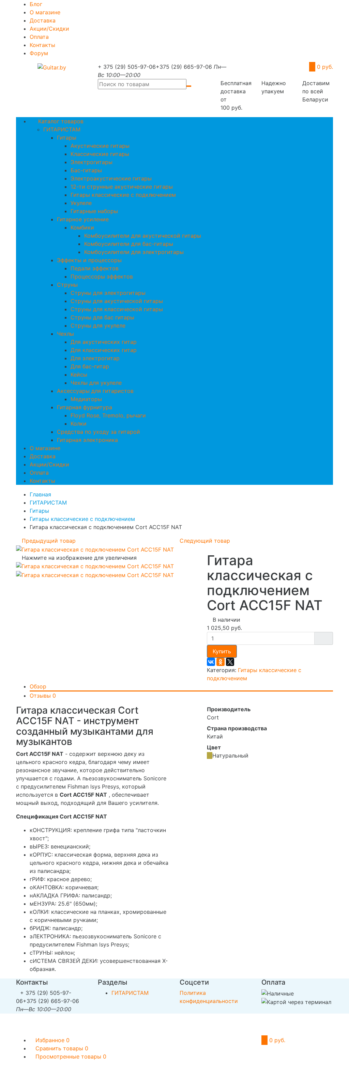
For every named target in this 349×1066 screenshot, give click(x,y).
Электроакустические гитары (111, 178)
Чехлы (65, 333)
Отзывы (43, 695)
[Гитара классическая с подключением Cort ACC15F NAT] (95, 548)
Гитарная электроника (87, 439)
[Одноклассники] (220, 662)
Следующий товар (206, 540)
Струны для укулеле (98, 325)
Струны (67, 284)
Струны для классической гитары (117, 309)
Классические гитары (100, 153)
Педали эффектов (95, 268)
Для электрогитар (95, 358)
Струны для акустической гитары (117, 301)
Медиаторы (86, 399)
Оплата (39, 36)
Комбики (82, 227)
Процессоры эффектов (102, 276)
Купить (222, 651)
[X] (230, 662)
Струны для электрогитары (108, 292)
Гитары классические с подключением (123, 194)
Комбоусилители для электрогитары (134, 252)
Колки (79, 423)
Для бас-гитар (90, 366)
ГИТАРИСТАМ (61, 129)
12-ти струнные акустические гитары (122, 186)
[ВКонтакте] (211, 662)
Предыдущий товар (48, 540)
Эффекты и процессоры (89, 260)
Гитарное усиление (83, 219)
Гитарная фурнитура (84, 407)
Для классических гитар (104, 350)
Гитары (66, 137)
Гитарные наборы (94, 211)
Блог (36, 4)
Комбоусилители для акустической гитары (142, 235)
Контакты (42, 45)
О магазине (45, 12)
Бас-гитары (86, 170)
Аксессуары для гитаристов (95, 390)
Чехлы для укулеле (96, 382)
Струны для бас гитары (102, 317)
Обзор (38, 686)
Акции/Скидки (49, 28)
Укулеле (81, 203)
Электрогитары (91, 162)
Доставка (43, 20)
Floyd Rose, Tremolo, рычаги (108, 415)
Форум (39, 53)
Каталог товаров (60, 121)
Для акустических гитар (104, 341)
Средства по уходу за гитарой (98, 431)
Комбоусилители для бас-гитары (128, 243)
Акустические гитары (100, 145)
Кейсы (79, 374)
